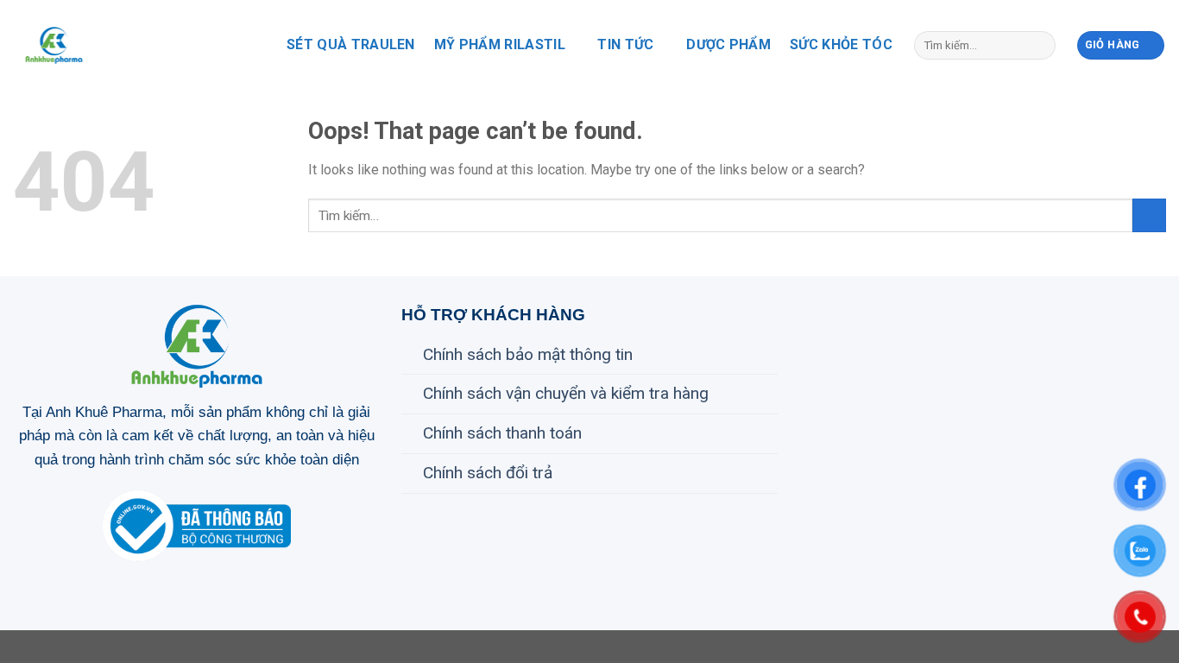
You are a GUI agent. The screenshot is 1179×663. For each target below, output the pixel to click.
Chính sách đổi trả (487, 473)
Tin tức (625, 44)
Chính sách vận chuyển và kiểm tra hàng (566, 393)
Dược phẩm (728, 44)
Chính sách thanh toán (502, 433)
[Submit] (1039, 45)
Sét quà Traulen (351, 44)
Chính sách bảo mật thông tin (528, 354)
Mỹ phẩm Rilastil (499, 44)
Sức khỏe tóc (841, 44)
